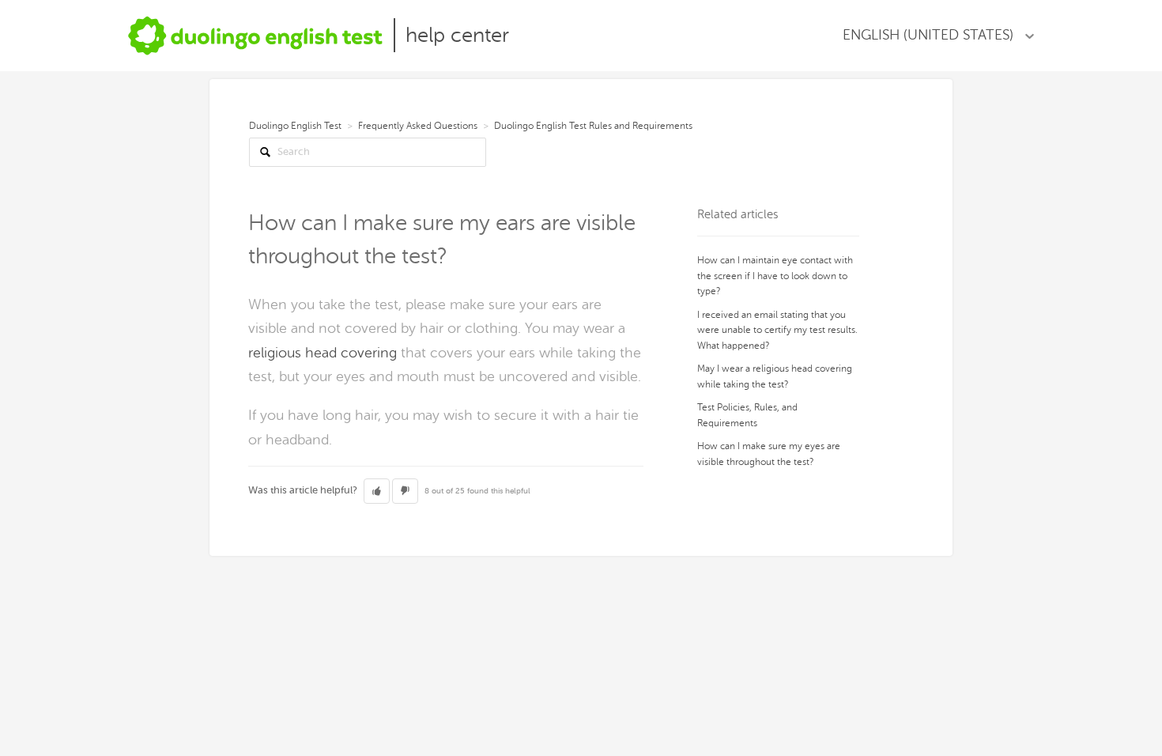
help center (457, 35)
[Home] (255, 35)
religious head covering (322, 353)
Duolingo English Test (295, 125)
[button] (377, 491)
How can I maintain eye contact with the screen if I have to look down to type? (775, 276)
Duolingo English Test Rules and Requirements (593, 125)
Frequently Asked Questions (417, 125)
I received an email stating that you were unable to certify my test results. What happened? (777, 330)
